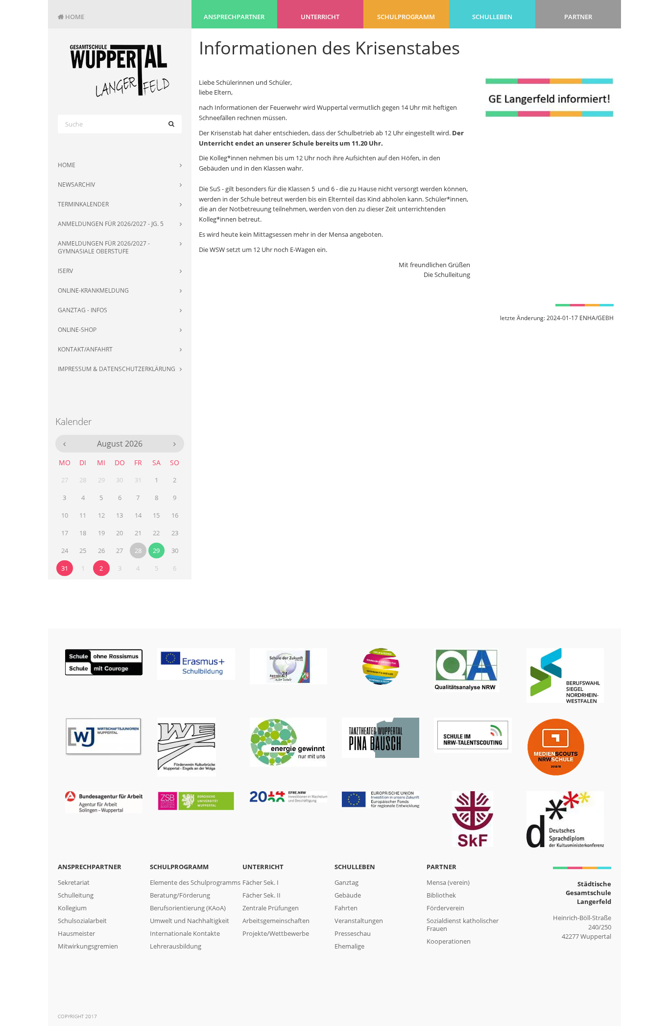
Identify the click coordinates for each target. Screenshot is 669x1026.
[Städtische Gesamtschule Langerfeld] (120, 70)
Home (71, 16)
